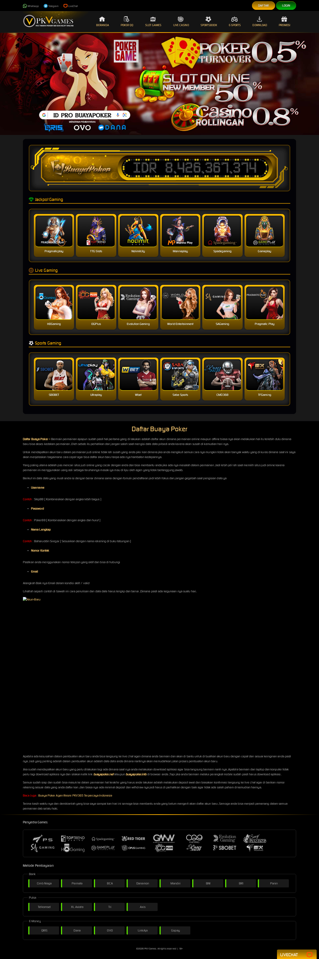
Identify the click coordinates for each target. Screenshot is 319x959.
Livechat (289, 954)
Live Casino (181, 25)
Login (286, 5)
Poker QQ (127, 25)
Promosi (284, 25)
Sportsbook (209, 25)
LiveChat (73, 6)
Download (259, 25)
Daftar (263, 5)
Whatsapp (33, 6)
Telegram (53, 6)
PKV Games (150, 948)
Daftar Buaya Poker (35, 439)
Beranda (102, 25)
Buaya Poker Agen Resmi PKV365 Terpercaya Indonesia (75, 795)
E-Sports (235, 25)
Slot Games (153, 25)
